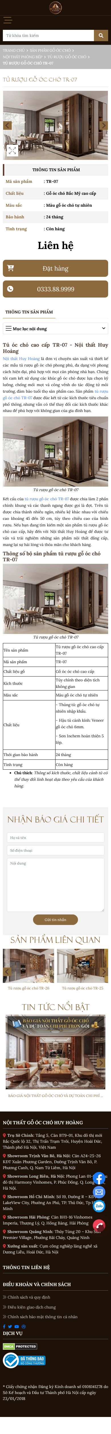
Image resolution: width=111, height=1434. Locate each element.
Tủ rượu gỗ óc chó (67, 57)
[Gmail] (99, 1191)
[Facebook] (99, 1177)
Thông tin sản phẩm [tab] (29, 312)
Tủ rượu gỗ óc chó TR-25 (82, 988)
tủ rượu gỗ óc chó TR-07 (47, 498)
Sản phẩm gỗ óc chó (50, 50)
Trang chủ (14, 50)
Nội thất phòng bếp (22, 57)
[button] (104, 972)
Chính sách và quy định (29, 1297)
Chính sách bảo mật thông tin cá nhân (43, 1316)
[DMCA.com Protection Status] (20, 1346)
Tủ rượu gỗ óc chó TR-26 (28, 988)
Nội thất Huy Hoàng (21, 358)
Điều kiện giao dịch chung (32, 1307)
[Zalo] (99, 1205)
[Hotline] (99, 1225)
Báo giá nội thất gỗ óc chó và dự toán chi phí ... (55, 1095)
